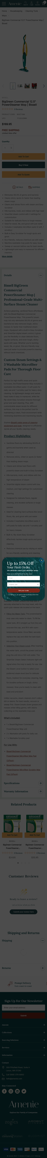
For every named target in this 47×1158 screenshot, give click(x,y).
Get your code (23, 590)
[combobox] (23, 584)
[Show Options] (38, 584)
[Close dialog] (41, 560)
